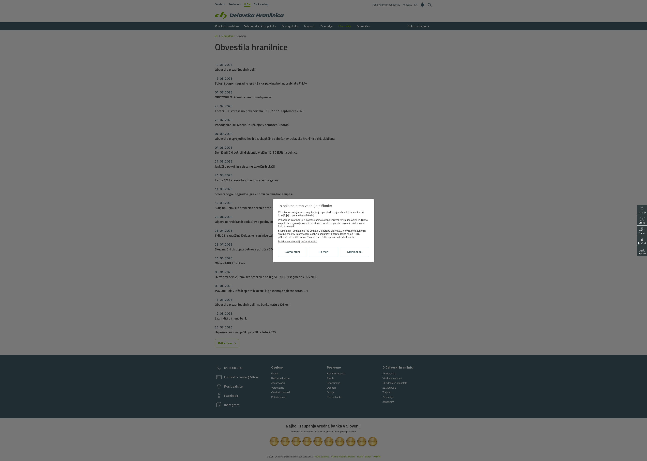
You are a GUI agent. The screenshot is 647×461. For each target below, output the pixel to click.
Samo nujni (292, 251)
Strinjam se (354, 251)
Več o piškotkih (309, 241)
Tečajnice (642, 253)
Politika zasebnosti (288, 241)
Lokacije (642, 212)
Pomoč (642, 233)
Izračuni (642, 243)
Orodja (642, 222)
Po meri (323, 251)
